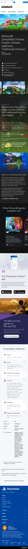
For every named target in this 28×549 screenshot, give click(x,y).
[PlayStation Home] (14, 2)
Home (3, 492)
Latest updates (12, 11)
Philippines (7, 540)
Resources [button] (4, 519)
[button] (8, 75)
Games (7, 492)
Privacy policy (6, 543)
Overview (3, 11)
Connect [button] (4, 522)
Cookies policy (19, 543)
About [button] (3, 495)
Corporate (4, 505)
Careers (3, 499)
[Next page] (26, 11)
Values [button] (4, 513)
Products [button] (4, 510)
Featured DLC (21, 11)
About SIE (4, 497)
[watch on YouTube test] (21, 92)
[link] (14, 231)
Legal (3, 542)
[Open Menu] (1, 2)
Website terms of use (13, 543)
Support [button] (4, 516)
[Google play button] (19, 292)
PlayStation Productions (7, 503)
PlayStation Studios (6, 501)
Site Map (24, 543)
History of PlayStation (6, 506)
